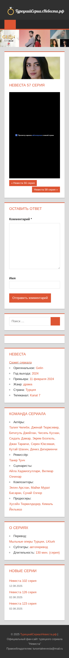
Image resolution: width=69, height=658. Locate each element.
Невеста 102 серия (22, 581)
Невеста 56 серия (24, 183)
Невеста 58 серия (45, 190)
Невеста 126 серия (22, 592)
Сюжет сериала (20, 362)
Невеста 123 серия (22, 603)
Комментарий (20, 219)
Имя (12, 278)
